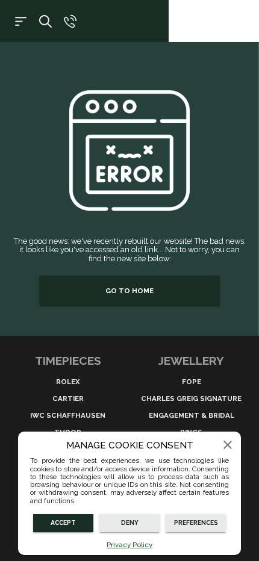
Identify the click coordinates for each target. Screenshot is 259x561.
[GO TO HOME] (129, 304)
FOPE (191, 381)
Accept (63, 522)
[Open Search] (45, 21)
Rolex (68, 381)
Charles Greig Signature (191, 398)
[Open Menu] (20, 21)
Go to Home (129, 291)
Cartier (68, 398)
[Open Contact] (70, 21)
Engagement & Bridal (191, 415)
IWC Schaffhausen (67, 415)
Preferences (196, 522)
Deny (130, 522)
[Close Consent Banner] (227, 445)
